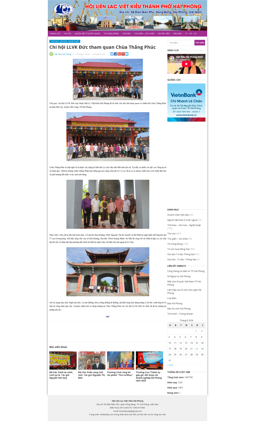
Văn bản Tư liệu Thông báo (181, 254)
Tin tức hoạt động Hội (178, 249)
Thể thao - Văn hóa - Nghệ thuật (65, 41)
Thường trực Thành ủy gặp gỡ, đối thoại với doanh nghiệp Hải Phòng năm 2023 (149, 376)
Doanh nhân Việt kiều (178, 214)
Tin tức (67, 33)
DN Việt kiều (164, 33)
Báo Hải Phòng (174, 303)
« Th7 (170, 365)
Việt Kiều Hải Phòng (62, 54)
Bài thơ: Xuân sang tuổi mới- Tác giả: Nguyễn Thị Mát (91, 375)
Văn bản (177, 33)
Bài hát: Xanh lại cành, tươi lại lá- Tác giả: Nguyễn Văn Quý (61, 375)
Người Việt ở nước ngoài (87, 33)
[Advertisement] (108, 331)
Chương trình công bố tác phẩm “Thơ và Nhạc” (120, 373)
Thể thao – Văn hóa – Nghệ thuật (184, 225)
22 (197, 348)
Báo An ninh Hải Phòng (179, 308)
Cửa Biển (171, 298)
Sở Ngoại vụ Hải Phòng (178, 276)
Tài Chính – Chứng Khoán (180, 313)
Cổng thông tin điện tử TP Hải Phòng (186, 271)
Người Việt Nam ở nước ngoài (182, 220)
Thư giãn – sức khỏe (144, 33)
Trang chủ (55, 33)
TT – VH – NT (191, 33)
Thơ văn (126, 33)
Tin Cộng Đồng (111, 33)
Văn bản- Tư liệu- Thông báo (181, 259)
